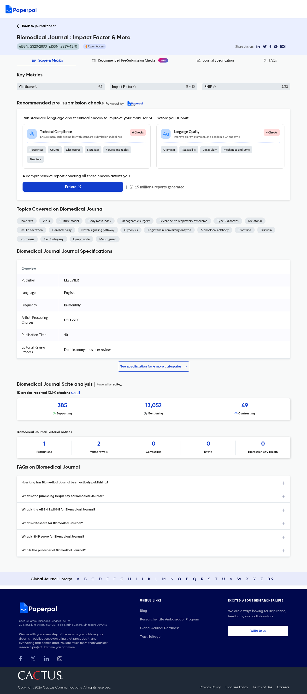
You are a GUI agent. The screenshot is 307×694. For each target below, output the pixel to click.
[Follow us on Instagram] (59, 658)
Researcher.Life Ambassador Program (169, 619)
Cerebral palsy (62, 230)
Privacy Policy (210, 687)
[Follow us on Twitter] (32, 658)
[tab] (153, 482)
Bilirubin (266, 230)
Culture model (69, 221)
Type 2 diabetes (228, 221)
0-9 (270, 578)
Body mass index (100, 221)
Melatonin (255, 221)
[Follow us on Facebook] (20, 658)
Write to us (258, 630)
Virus (46, 221)
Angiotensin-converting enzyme (169, 230)
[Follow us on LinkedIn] (46, 658)
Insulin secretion (31, 230)
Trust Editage (150, 636)
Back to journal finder (39, 26)
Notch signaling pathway (97, 230)
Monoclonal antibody (215, 230)
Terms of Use (262, 687)
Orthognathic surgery (135, 221)
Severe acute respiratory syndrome (183, 221)
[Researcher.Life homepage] (65, 607)
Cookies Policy (236, 687)
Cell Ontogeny (54, 239)
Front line (244, 230)
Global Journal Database (160, 628)
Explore (70, 187)
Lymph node (81, 239)
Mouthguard (107, 239)
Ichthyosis (27, 239)
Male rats (26, 221)
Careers (283, 687)
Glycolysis (131, 230)
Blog (143, 611)
